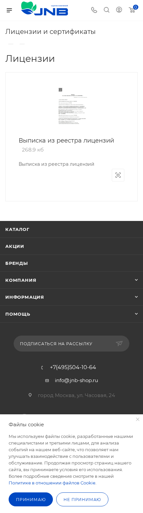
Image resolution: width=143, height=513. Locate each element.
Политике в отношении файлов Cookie (52, 482)
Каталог (17, 229)
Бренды (16, 263)
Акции (14, 246)
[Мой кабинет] (119, 10)
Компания (20, 280)
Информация (24, 297)
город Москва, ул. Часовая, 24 (76, 395)
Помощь (17, 314)
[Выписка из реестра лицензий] (71, 107)
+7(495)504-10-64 (73, 367)
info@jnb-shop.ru (76, 380)
